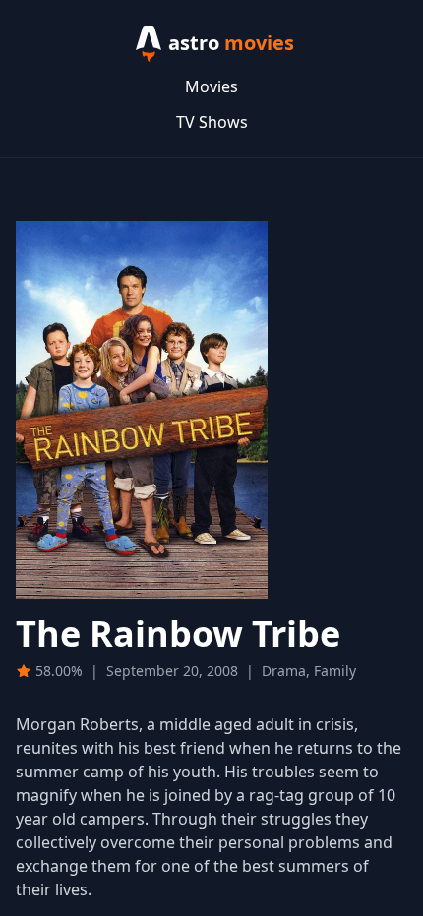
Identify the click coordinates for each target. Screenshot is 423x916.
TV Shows (212, 122)
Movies (211, 86)
